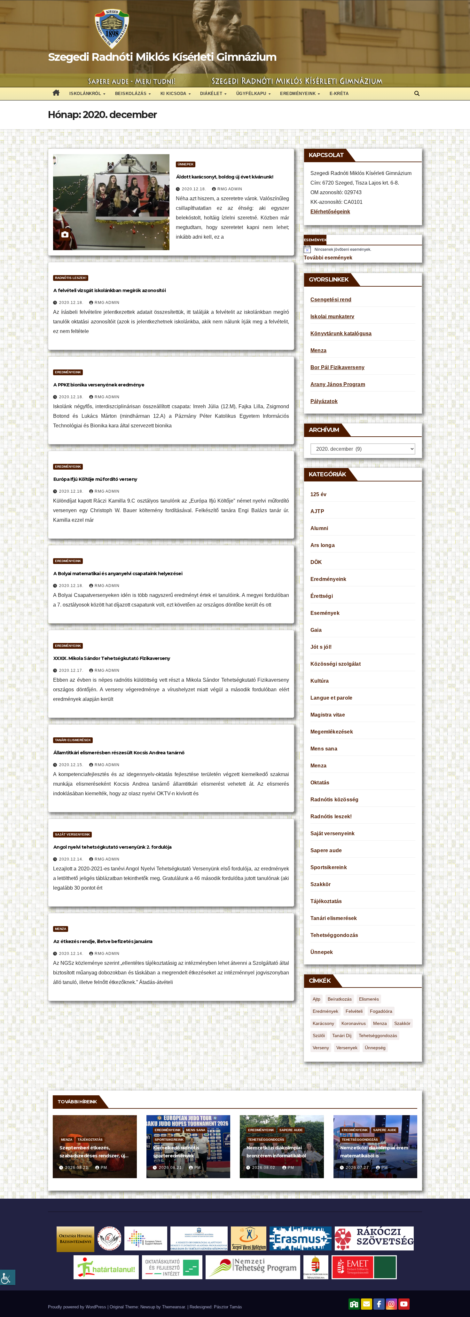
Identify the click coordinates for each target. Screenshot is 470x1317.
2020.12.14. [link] (72, 859)
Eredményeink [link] (298, 93)
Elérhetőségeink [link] (330, 211)
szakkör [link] (402, 1023)
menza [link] (380, 1023)
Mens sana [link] (323, 748)
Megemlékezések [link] (331, 731)
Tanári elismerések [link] (73, 740)
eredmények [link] (325, 1011)
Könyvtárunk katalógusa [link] (341, 333)
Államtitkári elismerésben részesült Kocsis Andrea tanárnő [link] (118, 753)
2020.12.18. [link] (195, 189)
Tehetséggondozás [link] (334, 935)
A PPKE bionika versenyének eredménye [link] (98, 385)
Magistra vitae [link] (327, 715)
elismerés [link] (369, 999)
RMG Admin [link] (229, 189)
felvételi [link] (354, 1011)
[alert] (363, 249)
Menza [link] (60, 929)
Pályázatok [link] (324, 401)
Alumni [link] (319, 528)
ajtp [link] (316, 999)
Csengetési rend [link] (330, 299)
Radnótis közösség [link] (334, 799)
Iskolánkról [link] (86, 93)
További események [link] (328, 257)
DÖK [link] (316, 562)
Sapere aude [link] (326, 850)
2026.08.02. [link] (265, 1167)
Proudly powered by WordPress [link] (77, 1307)
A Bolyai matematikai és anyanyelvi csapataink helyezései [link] (117, 573)
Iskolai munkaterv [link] (332, 316)
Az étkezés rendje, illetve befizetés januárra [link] (103, 941)
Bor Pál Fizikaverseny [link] (337, 367)
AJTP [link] (317, 511)
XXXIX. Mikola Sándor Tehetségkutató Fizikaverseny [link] (111, 658)
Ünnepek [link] (185, 164)
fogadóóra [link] (381, 1011)
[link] (7, 1277)
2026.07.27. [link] (359, 1167)
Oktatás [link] (319, 782)
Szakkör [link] (320, 884)
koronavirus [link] (353, 1023)
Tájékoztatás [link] (326, 901)
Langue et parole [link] (331, 698)
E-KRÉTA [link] (339, 93)
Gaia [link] (316, 630)
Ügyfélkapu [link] (252, 93)
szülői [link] (319, 1035)
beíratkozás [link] (340, 999)
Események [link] (325, 613)
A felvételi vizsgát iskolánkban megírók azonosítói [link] (109, 290)
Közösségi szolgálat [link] (335, 664)
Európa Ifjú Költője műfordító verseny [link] (95, 479)
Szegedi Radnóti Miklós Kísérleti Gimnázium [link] (162, 57)
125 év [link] (318, 494)
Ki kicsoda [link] (174, 93)
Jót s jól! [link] (321, 647)
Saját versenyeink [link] (72, 834)
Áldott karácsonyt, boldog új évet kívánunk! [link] (224, 177)
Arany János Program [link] (337, 384)
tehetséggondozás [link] (378, 1035)
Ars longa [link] (322, 545)
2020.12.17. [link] (72, 670)
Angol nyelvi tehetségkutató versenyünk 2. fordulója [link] (112, 847)
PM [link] (104, 1167)
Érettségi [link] (321, 596)
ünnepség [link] (375, 1047)
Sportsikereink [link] (328, 867)
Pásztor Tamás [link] (228, 1307)
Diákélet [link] (212, 93)
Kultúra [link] (319, 681)
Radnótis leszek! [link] (70, 278)
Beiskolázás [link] (131, 93)
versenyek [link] (346, 1047)
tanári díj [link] (341, 1035)
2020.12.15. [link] (72, 765)
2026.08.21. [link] (78, 1167)
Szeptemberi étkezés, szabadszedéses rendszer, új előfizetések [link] (92, 1156)
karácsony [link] (323, 1023)
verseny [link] (321, 1047)
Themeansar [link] (173, 1307)
